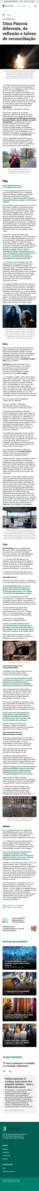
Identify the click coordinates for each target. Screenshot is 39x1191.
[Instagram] (13, 1188)
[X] (20, 1188)
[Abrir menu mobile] (35, 6)
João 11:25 (26, 745)
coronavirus (11, 905)
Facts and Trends (26, 554)
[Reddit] (16, 1188)
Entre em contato (29, 1)
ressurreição (17, 907)
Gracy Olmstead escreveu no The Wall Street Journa (12, 186)
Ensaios (9, 15)
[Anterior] (4, 1071)
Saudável (6, 1152)
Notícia (5, 1159)
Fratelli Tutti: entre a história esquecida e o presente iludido (17, 1041)
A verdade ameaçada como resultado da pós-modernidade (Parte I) (17, 963)
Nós (21, 1)
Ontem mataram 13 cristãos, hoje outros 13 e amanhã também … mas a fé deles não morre (19, 1082)
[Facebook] (10, 1188)
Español (6, 1185)
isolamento (20, 905)
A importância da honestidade (17, 991)
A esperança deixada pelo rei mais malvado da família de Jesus (18, 1016)
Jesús (4, 907)
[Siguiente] (9, 1071)
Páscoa (9, 907)
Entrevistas (6, 1155)
